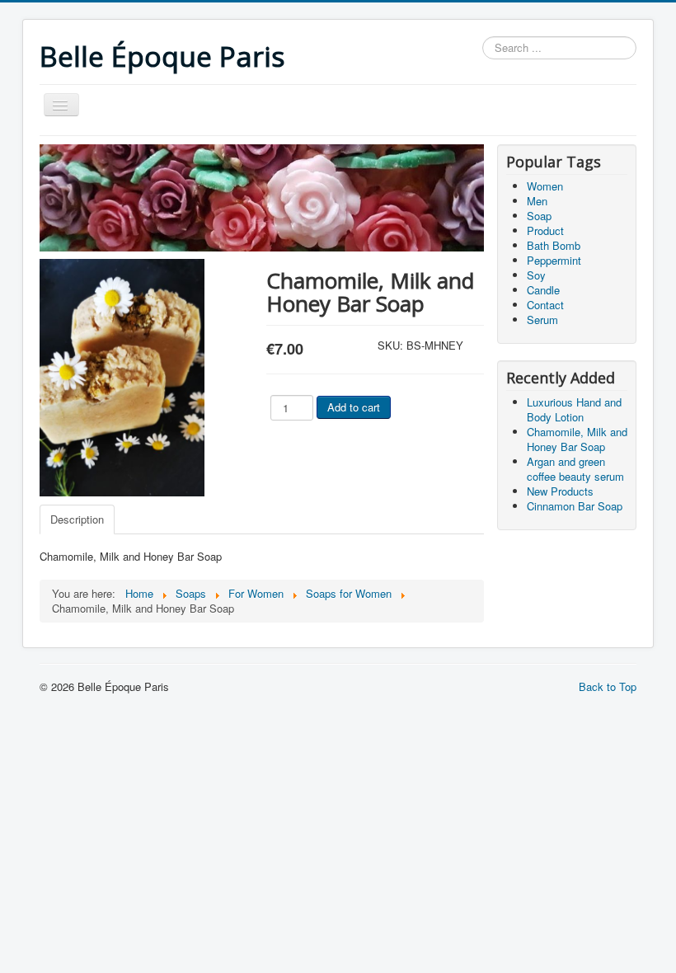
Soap (539, 215)
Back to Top (607, 686)
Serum (542, 319)
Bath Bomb (553, 245)
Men (537, 201)
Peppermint (554, 260)
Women (545, 186)
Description (77, 519)
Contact (545, 305)
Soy (536, 275)
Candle (543, 290)
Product (545, 230)
